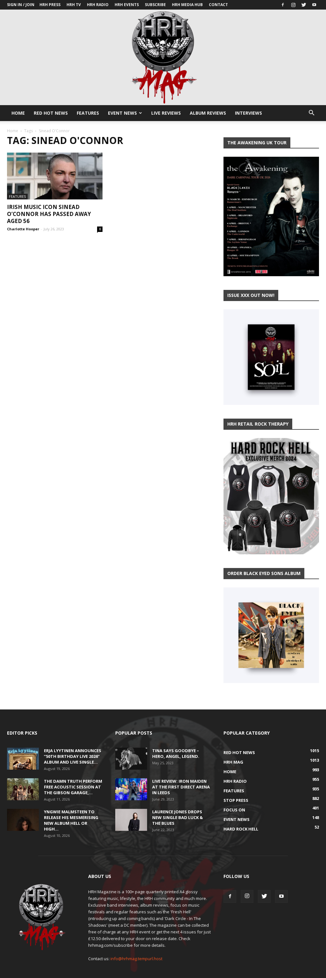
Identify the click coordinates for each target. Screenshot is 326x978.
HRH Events (127, 4)
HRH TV (74, 4)
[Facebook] (282, 5)
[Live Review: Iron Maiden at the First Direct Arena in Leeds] (131, 789)
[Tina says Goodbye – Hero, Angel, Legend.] (131, 759)
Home (18, 113)
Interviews (248, 113)
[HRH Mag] (163, 57)
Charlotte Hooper (23, 229)
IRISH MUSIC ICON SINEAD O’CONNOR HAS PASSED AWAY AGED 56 (49, 214)
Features (88, 113)
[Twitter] (303, 5)
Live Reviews (166, 113)
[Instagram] (293, 5)
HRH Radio (98, 4)
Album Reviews (208, 113)
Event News (122, 113)
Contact (218, 4)
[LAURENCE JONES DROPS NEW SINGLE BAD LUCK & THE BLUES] (131, 820)
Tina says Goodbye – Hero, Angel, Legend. (175, 753)
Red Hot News (51, 113)
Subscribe (155, 4)
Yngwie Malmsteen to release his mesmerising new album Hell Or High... (71, 820)
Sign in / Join (20, 4)
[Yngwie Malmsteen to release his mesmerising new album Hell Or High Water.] (23, 820)
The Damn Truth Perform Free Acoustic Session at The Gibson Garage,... (73, 786)
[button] (311, 114)
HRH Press (49, 4)
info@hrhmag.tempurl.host (136, 958)
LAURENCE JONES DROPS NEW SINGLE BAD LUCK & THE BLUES (177, 817)
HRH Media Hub (187, 4)
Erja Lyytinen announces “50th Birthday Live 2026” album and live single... (72, 756)
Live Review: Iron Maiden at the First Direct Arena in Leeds (181, 786)
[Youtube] (314, 5)
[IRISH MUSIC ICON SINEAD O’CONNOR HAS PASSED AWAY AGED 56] (55, 176)
